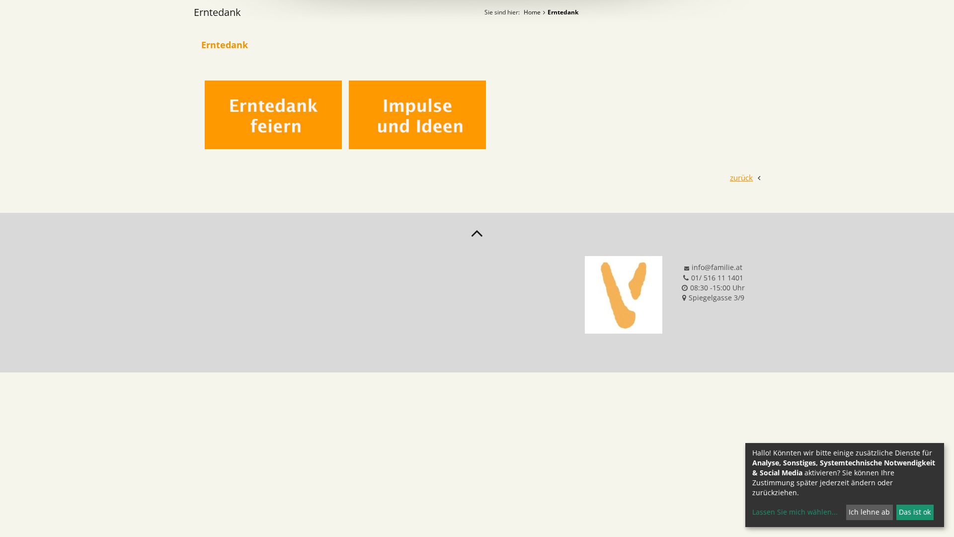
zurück (741, 177)
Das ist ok (915, 512)
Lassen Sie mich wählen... (795, 512)
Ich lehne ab (869, 512)
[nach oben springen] (477, 233)
